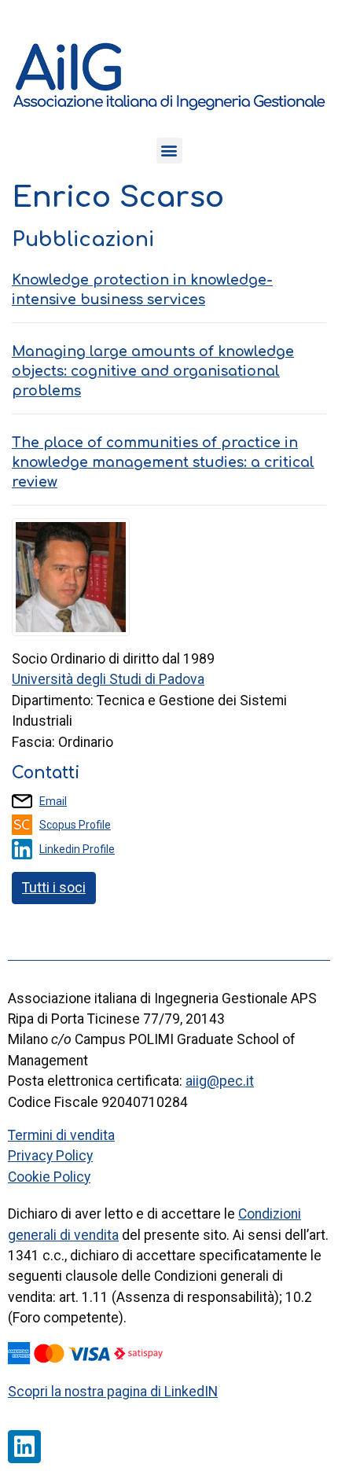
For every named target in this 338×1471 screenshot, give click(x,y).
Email (53, 801)
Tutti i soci (54, 887)
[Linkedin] (24, 1446)
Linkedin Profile (77, 849)
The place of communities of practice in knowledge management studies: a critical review (163, 462)
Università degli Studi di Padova (108, 679)
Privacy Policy (50, 1156)
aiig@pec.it (220, 1081)
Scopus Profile (75, 824)
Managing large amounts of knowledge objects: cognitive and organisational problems (153, 371)
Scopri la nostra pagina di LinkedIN (113, 1391)
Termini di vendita (61, 1135)
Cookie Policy (49, 1177)
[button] (169, 151)
